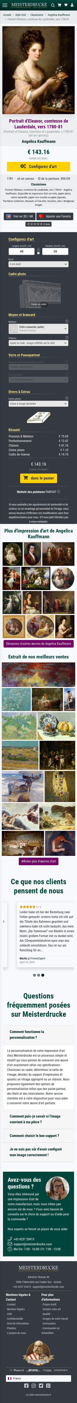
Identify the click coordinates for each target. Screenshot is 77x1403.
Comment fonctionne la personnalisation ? (27, 1034)
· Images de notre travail (54, 1318)
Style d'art (20, 15)
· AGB (9, 1314)
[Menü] (5, 5)
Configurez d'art (41, 166)
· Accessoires (48, 1323)
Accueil (7, 15)
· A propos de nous (16, 1333)
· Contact (11, 1304)
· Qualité (45, 1314)
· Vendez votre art (51, 1309)
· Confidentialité (14, 1318)
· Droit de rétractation (17, 1323)
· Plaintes (11, 1328)
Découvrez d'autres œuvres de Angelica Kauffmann (38, 644)
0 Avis (46, 224)
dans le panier (41, 478)
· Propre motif (48, 1304)
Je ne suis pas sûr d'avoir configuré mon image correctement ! (36, 1152)
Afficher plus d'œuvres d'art (38, 861)
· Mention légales (15, 1309)
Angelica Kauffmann (59, 15)
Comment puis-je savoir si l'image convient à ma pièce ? (35, 1119)
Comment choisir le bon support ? (34, 1135)
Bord (10, 259)
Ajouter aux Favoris (57, 216)
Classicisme (36, 15)
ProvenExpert (29, 958)
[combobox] (38, 264)
